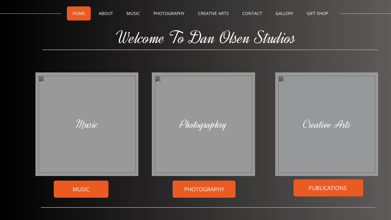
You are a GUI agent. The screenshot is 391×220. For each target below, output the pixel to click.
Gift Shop (317, 13)
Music (133, 13)
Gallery (284, 13)
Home (78, 13)
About (106, 13)
